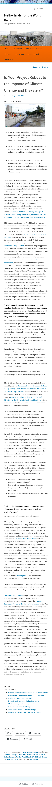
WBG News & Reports (34, 49)
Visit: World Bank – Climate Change (22, 710)
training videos (22, 576)
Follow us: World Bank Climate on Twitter (24, 712)
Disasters (22, 755)
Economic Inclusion (35, 755)
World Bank (26, 757)
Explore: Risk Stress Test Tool (20, 698)
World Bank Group (39, 757)
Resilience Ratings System (14, 246)
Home (7, 49)
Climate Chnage (10, 755)
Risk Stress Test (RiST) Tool (25, 539)
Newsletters (19, 54)
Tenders (8, 54)
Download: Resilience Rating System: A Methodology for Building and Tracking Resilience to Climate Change (24, 704)
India (6, 757)
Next (45, 67)
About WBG (17, 49)
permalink (34, 759)
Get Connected (33, 54)
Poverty (12, 757)
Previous (36, 67)
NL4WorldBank (12, 759)
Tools (18, 757)
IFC (45, 755)
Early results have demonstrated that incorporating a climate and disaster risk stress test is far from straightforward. (25, 389)
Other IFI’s (9, 60)
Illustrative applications (13, 595)
